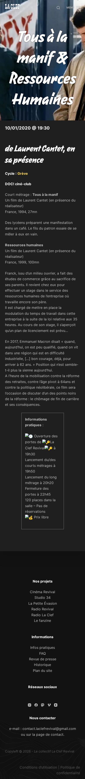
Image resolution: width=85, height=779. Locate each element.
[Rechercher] (58, 7)
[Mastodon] (42, 705)
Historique (42, 664)
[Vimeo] (49, 705)
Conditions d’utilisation (38, 767)
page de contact (49, 734)
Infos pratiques (42, 647)
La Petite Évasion (42, 603)
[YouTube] (55, 705)
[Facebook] (36, 705)
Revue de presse (42, 659)
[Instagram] (29, 705)
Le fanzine (42, 620)
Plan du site (42, 670)
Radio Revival (42, 609)
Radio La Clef (42, 615)
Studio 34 (42, 597)
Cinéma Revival (42, 592)
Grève (22, 173)
